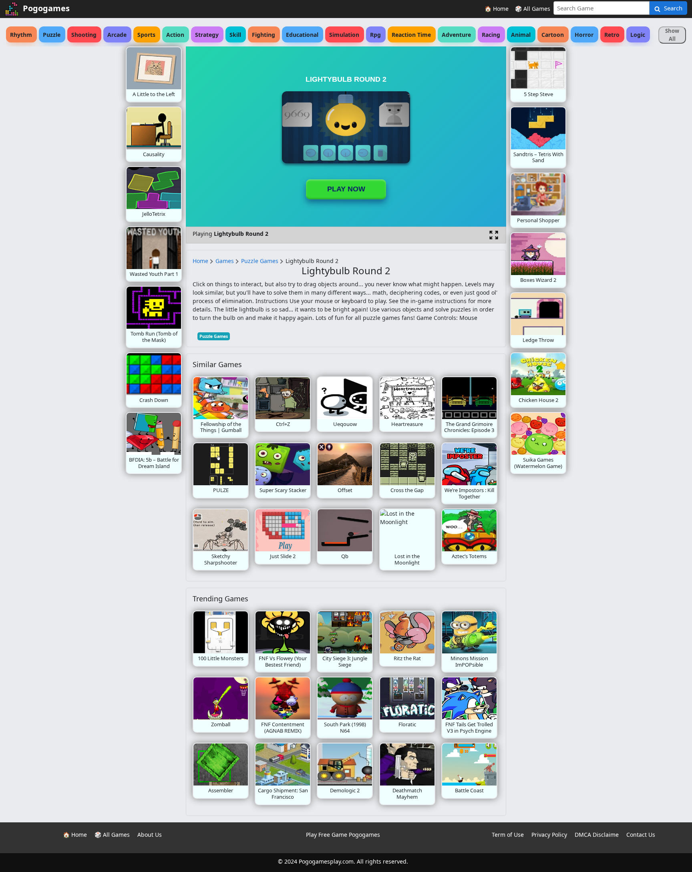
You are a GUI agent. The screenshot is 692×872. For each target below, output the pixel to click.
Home (200, 261)
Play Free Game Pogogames (343, 834)
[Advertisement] (62, 166)
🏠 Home (497, 8)
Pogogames (46, 8)
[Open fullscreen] (493, 235)
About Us (149, 834)
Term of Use (508, 834)
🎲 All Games (532, 8)
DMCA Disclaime (597, 834)
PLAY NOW (346, 189)
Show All (672, 34)
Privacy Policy (549, 834)
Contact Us (640, 834)
